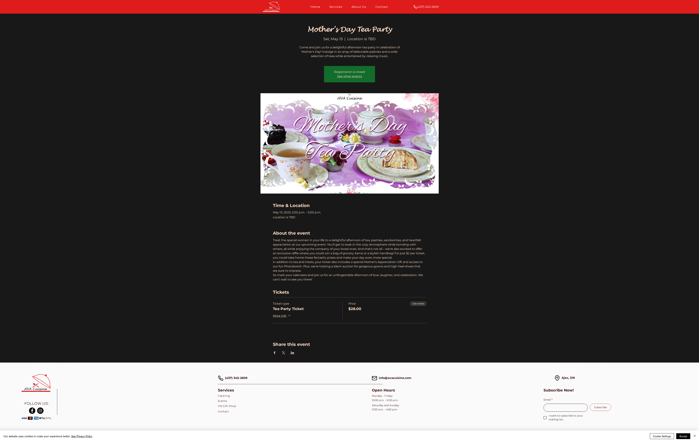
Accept (683, 436)
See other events (349, 76)
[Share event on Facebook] (274, 352)
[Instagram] (40, 410)
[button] (335, 6)
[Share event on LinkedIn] (292, 352)
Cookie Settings (662, 436)
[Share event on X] (283, 352)
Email (548, 399)
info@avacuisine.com (395, 378)
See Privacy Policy (81, 436)
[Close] (694, 436)
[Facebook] (32, 410)
